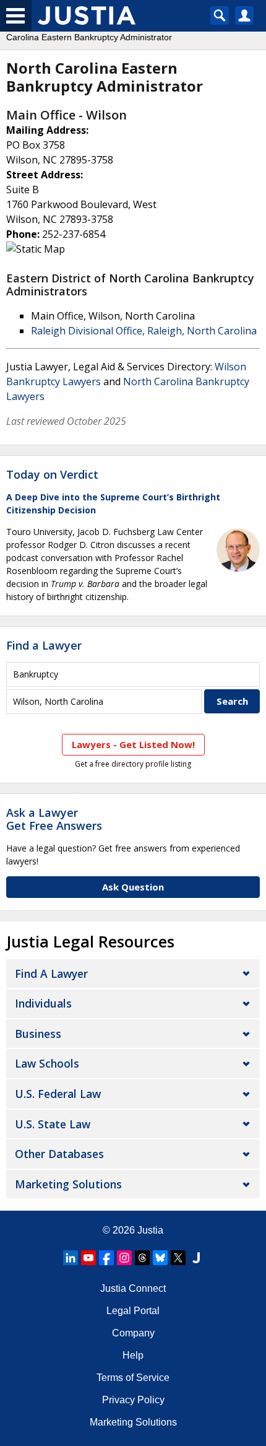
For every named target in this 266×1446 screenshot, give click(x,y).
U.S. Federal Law (58, 1093)
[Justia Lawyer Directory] (196, 1257)
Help (133, 1355)
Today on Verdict (52, 474)
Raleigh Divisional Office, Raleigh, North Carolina (144, 331)
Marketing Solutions (68, 1184)
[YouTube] (88, 1257)
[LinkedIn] (70, 1257)
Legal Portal (133, 1310)
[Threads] (142, 1257)
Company (133, 1333)
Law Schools (47, 1063)
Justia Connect (133, 1288)
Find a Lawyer (44, 645)
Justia (150, 1230)
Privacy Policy (133, 1400)
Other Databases (59, 1153)
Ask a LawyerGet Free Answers (54, 819)
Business (38, 1033)
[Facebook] (106, 1257)
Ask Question (133, 887)
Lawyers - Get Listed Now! (133, 744)
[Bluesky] (160, 1257)
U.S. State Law (52, 1124)
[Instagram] (124, 1257)
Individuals (43, 1003)
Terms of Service (133, 1377)
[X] (178, 1257)
